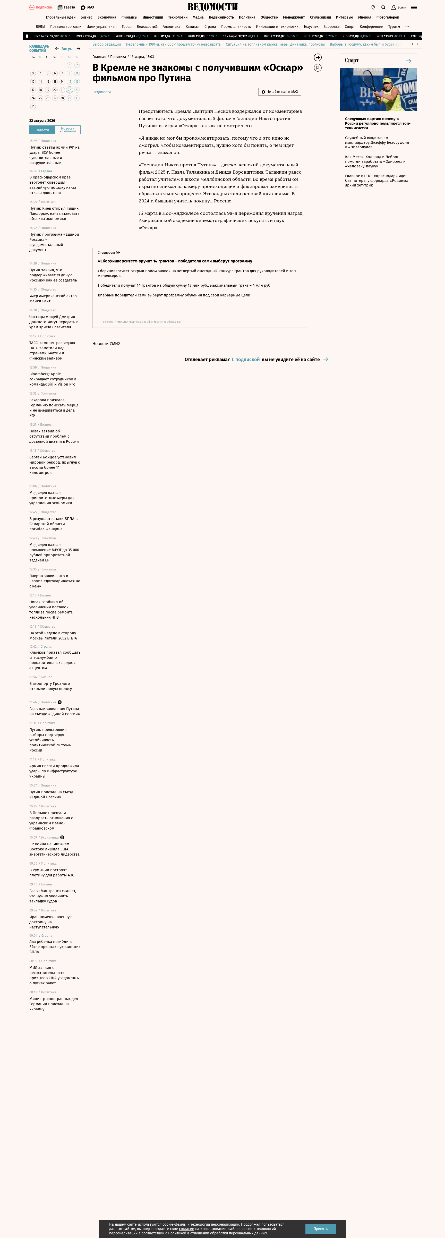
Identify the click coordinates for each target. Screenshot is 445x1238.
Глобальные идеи (60, 17)
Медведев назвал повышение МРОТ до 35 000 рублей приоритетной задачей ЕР (54, 552)
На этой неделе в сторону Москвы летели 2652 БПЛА (53, 636)
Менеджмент (294, 17)
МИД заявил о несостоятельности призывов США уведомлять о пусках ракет (54, 975)
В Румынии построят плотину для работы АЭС (51, 872)
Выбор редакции (106, 44)
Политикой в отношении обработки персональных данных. (218, 1233)
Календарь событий (39, 49)
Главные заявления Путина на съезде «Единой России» (54, 711)
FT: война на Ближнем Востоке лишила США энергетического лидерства (54, 849)
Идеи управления (102, 26)
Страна (210, 26)
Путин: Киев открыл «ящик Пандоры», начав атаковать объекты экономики (54, 213)
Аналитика (172, 26)
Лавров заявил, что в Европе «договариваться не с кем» (54, 581)
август (68, 48)
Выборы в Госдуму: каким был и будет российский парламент (382, 44)
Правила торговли (65, 26)
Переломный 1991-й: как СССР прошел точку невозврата (173, 44)
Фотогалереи (387, 17)
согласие (186, 1229)
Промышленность (236, 26)
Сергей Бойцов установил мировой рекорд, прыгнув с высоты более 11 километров (54, 465)
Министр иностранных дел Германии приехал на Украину (53, 1003)
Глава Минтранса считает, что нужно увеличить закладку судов (52, 896)
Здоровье (332, 26)
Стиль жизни (320, 17)
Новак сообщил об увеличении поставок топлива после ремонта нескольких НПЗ (51, 610)
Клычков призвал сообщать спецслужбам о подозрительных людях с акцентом (55, 660)
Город (127, 26)
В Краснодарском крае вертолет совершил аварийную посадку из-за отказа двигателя (52, 185)
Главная (99, 57)
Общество (269, 17)
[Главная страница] (212, 7)
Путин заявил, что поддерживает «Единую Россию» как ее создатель (53, 275)
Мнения (364, 17)
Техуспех (311, 26)
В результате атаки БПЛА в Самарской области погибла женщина (53, 523)
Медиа (198, 17)
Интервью (344, 17)
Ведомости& (147, 26)
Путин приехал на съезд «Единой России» (51, 794)
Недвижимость (221, 17)
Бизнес (86, 17)
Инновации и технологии (277, 26)
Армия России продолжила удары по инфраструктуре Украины (54, 771)
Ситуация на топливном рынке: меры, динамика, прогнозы (275, 44)
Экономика (107, 17)
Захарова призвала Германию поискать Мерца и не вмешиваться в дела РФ (54, 408)
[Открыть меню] (414, 7)
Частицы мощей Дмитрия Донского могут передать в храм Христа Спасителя (53, 321)
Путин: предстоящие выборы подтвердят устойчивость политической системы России (50, 740)
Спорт (350, 26)
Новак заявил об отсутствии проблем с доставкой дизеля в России (54, 436)
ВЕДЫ (40, 26)
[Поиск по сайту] (383, 7)
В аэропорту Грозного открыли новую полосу (50, 686)
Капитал (192, 26)
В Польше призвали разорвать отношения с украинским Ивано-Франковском (51, 820)
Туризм (394, 26)
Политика (247, 17)
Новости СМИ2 (106, 343)
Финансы (130, 17)
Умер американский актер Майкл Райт (53, 298)
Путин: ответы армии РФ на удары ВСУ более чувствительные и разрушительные (54, 155)
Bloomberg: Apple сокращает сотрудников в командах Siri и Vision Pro (52, 379)
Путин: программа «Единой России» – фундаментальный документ (54, 242)
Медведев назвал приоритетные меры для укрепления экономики (51, 497)
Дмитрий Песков (212, 111)
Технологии (177, 17)
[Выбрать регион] (373, 7)
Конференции (371, 26)
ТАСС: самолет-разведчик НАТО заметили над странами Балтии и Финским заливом (52, 350)
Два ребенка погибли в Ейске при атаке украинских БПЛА (54, 946)
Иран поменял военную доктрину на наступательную (51, 922)
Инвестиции (153, 17)
